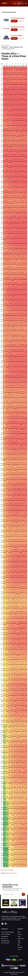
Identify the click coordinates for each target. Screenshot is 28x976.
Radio (19, 940)
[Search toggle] (14, 3)
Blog (19, 945)
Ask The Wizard (5, 943)
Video (19, 943)
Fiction (19, 949)
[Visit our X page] (5, 923)
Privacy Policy (14, 974)
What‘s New (21, 938)
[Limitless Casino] (5, 903)
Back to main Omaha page (7, 870)
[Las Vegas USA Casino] (22, 903)
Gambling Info (4, 936)
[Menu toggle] (25, 3)
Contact (20, 934)
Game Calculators (5, 934)
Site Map (20, 947)
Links (19, 936)
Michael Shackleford (11, 873)
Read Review (21, 21)
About (19, 932)
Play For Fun (4, 938)
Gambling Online (5, 940)
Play (13, 21)
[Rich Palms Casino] (14, 903)
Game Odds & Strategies (7, 932)
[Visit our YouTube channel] (2, 923)
